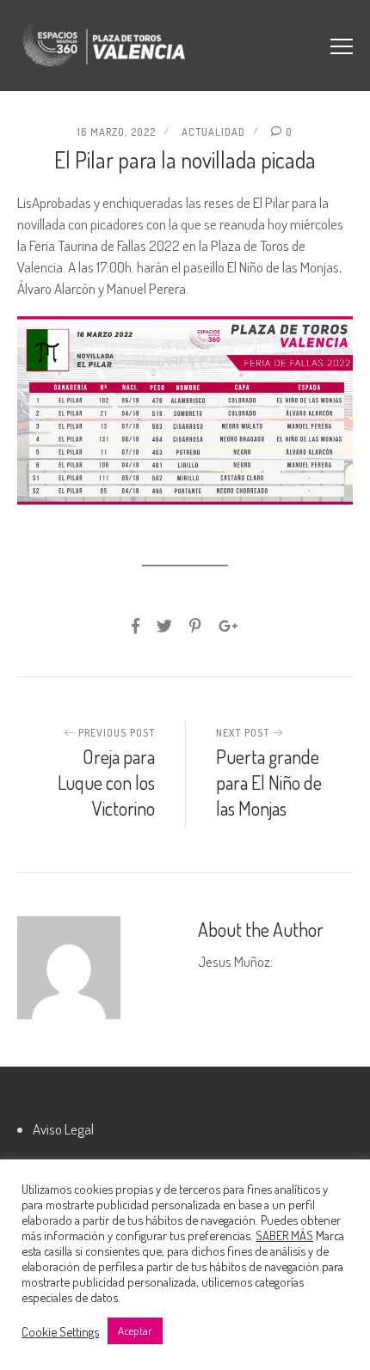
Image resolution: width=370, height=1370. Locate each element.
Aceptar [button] (135, 1330)
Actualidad (213, 131)
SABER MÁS (284, 1235)
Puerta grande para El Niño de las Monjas (269, 782)
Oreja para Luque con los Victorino (106, 782)
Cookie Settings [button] (60, 1331)
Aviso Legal (63, 1129)
